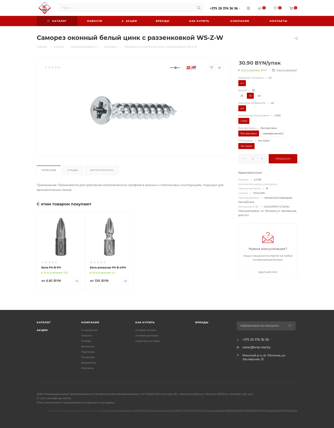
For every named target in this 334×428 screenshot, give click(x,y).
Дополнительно (101, 170)
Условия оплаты (145, 330)
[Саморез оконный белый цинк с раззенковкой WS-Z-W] (133, 110)
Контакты (87, 368)
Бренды (201, 322)
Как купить (145, 322)
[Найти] (199, 8)
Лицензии (88, 357)
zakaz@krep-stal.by (256, 347)
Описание (49, 170)
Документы (88, 362)
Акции (42, 330)
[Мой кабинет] (248, 8)
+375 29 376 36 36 (224, 8)
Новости (86, 335)
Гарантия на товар (147, 340)
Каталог (44, 322)
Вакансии (87, 346)
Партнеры (88, 351)
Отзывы (72, 170)
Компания (90, 322)
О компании (89, 330)
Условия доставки (147, 335)
